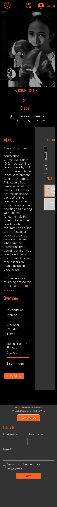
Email (8, 449)
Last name (36, 434)
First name (10, 434)
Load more (16, 364)
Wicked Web (39, 411)
